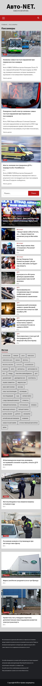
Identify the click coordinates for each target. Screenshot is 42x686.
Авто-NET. (21, 6)
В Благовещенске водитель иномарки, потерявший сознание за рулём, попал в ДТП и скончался (20, 462)
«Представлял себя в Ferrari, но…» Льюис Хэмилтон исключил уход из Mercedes (28, 234)
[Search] (38, 18)
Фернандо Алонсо (9, 409)
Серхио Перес (26, 396)
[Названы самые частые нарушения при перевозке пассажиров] (21, 44)
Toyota (19, 364)
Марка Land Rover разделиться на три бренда (20, 580)
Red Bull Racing (8, 364)
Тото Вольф (24, 405)
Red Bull (25, 360)
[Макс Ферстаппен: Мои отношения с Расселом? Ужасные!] (8, 248)
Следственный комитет (11, 400)
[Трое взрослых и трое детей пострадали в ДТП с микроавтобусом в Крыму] (8, 338)
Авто (12, 369)
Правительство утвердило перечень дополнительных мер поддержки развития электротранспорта (20, 620)
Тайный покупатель (9, 405)
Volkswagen (29, 364)
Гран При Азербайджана (24, 373)
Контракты (32, 378)
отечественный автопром (28, 423)
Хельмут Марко (23, 409)
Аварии (5, 369)
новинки (25, 418)
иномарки (26, 414)
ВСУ (4, 373)
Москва (20, 387)
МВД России (22, 382)
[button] (3, 17)
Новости (6, 575)
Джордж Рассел (20, 378)
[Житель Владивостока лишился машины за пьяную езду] (21, 486)
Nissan (18, 360)
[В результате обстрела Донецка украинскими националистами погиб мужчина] (8, 278)
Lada (23, 355)
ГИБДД (10, 373)
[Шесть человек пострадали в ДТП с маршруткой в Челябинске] (21, 149)
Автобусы (21, 369)
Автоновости (32, 369)
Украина (34, 405)
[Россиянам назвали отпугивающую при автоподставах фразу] (21, 525)
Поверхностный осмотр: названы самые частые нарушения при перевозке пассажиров (19, 113)
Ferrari (15, 355)
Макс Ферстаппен (9, 387)
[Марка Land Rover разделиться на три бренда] (21, 565)
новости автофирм (9, 423)
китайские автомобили (11, 418)
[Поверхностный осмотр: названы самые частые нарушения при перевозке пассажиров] (21, 95)
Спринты (25, 400)
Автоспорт (7, 215)
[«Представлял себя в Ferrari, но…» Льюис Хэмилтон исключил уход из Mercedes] (8, 234)
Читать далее (7, 78)
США (17, 396)
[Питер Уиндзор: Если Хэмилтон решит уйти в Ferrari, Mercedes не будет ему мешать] (8, 262)
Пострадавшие (8, 396)
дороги (17, 414)
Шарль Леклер (7, 414)
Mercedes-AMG (7, 360)
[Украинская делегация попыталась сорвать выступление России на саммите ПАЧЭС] (8, 324)
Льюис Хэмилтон (9, 382)
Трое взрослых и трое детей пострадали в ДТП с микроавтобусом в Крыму (28, 338)
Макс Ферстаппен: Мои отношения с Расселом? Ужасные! (26, 248)
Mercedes (31, 355)
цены (4, 427)
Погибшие (23, 391)
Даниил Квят (7, 378)
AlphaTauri (6, 355)
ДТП (5, 54)
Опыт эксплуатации (9, 391)
